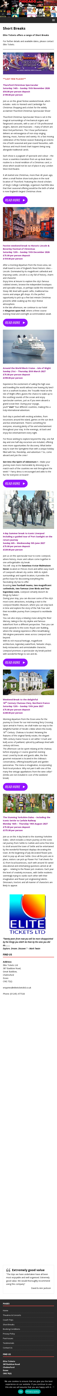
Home (5, 1310)
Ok (20, 1391)
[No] (53, 1386)
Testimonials (8, 1343)
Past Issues (8, 1338)
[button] (53, 20)
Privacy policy (32, 1391)
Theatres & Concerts (12, 1315)
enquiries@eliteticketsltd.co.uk (17, 987)
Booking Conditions (11, 1329)
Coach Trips (8, 1320)
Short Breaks (8, 1324)
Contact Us (7, 1347)
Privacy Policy (9, 1333)
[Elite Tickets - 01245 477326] (28, 15)
